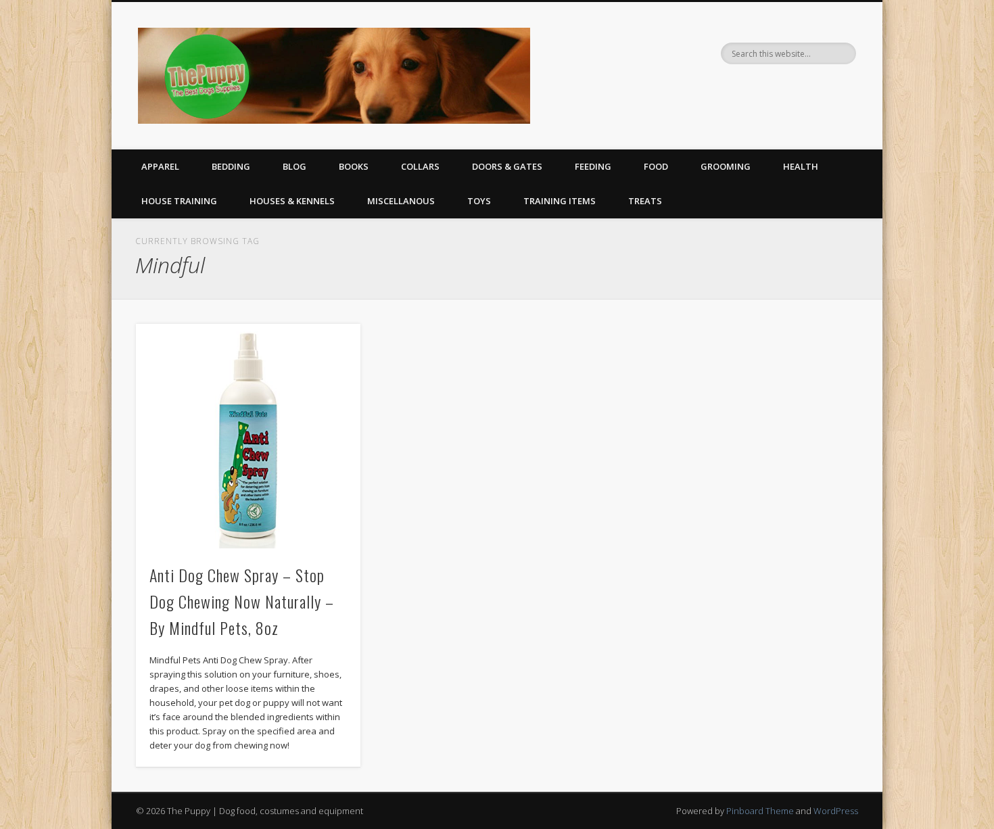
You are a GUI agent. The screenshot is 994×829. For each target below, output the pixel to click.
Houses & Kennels (292, 201)
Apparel (160, 166)
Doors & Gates (507, 166)
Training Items (559, 201)
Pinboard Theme (760, 811)
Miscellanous (401, 201)
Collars (420, 166)
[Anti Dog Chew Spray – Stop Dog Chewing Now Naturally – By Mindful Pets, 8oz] (248, 436)
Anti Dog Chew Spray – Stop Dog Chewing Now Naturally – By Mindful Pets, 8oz (241, 601)
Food (656, 166)
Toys (479, 201)
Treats (645, 201)
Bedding (231, 166)
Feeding (593, 166)
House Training (179, 201)
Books (354, 166)
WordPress (835, 811)
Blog (294, 166)
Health (800, 166)
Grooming (726, 166)
